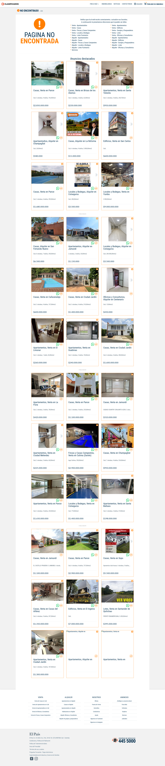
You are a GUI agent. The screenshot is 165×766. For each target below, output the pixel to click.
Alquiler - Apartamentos (120, 38)
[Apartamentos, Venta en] (117, 642)
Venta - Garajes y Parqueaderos (122, 30)
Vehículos (124, 708)
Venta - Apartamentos (119, 25)
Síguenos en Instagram (96, 722)
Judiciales (124, 718)
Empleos (124, 711)
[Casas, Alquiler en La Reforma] (82, 124)
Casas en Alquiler (68, 704)
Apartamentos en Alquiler (68, 701)
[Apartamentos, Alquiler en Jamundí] (82, 229)
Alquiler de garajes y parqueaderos (68, 718)
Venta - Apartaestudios (79, 25)
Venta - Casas (76, 28)
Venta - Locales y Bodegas (81, 33)
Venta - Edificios (117, 28)
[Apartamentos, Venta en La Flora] (47, 385)
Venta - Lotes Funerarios (80, 35)
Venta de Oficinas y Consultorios (40, 711)
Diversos (124, 715)
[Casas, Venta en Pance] (47, 73)
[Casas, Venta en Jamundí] (117, 385)
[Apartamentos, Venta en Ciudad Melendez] (47, 436)
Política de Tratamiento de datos (38, 743)
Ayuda (96, 715)
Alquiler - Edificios (118, 40)
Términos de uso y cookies (37, 749)
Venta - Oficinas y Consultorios (122, 35)
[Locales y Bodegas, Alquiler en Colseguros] (82, 175)
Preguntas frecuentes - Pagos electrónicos (41, 752)
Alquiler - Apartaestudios (80, 38)
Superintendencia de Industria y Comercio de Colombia (44, 755)
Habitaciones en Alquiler (68, 711)
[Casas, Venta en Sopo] (117, 541)
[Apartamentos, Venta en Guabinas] (82, 330)
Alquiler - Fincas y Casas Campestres (84, 43)
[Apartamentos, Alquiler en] (82, 642)
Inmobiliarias (107, 4)
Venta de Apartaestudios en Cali (40, 708)
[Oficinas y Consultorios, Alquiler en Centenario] (117, 280)
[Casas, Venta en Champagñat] (117, 436)
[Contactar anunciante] (61, 88)
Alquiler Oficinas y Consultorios (68, 715)
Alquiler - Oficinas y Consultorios (123, 48)
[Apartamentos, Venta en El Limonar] (47, 330)
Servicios (75, 50)
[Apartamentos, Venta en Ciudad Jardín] (47, 642)
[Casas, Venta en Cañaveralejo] (47, 280)
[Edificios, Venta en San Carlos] (117, 124)
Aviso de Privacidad (35, 746)
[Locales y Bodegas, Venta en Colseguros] (82, 486)
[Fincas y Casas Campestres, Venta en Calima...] (82, 436)
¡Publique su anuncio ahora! (124, 701)
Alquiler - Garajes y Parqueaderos (123, 43)
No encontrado (29, 10)
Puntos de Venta (96, 704)
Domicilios (96, 708)
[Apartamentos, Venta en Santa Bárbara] (117, 486)
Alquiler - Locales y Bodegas (81, 45)
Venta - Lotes (116, 33)
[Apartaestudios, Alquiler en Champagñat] (47, 124)
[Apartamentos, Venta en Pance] (47, 486)
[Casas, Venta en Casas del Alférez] (47, 592)
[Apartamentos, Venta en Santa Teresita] (117, 73)
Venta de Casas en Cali (40, 701)
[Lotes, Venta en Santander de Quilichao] (117, 592)
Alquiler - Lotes (117, 45)
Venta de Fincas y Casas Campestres (40, 715)
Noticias (117, 4)
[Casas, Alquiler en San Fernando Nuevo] (47, 229)
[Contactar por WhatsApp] (58, 88)
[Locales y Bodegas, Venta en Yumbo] (117, 175)
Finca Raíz (94, 4)
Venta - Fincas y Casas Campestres (83, 30)
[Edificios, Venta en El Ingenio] (82, 592)
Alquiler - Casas (77, 40)
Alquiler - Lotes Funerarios (80, 48)
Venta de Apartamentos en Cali (40, 704)
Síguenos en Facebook (96, 718)
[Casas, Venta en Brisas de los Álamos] (82, 73)
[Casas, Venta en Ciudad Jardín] (82, 280)
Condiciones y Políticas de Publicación (40, 741)
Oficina (96, 701)
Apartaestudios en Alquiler (69, 708)
